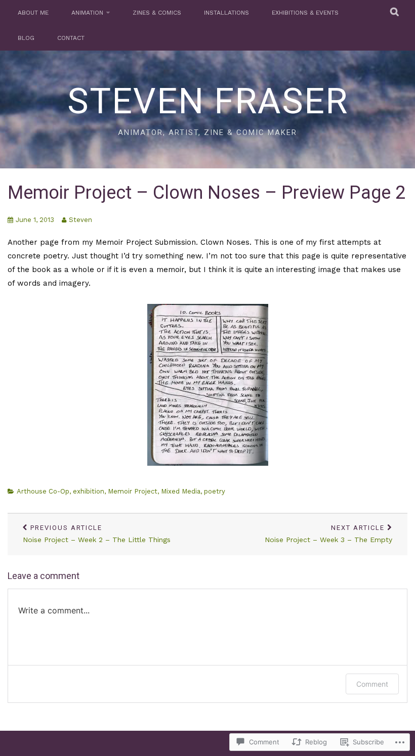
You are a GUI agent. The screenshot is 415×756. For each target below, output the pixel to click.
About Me (33, 12)
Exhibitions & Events (305, 12)
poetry (214, 491)
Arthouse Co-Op (43, 491)
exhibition (88, 491)
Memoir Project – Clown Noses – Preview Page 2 (206, 192)
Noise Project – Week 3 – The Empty (328, 534)
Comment (372, 684)
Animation (87, 12)
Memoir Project (132, 491)
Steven (80, 220)
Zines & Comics (157, 12)
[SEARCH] (395, 12)
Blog (26, 37)
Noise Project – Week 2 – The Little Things (97, 534)
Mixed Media (180, 491)
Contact (71, 37)
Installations (226, 12)
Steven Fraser (207, 101)
